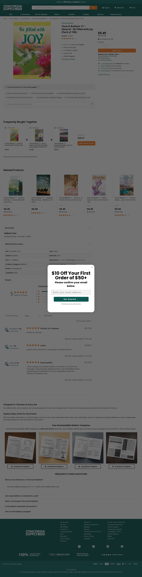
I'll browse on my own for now (71, 304)
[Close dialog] (92, 267)
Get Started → (71, 299)
